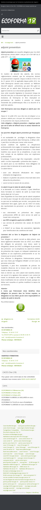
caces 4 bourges (29, 454)
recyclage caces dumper (23, 488)
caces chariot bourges (9, 428)
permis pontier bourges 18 (10, 482)
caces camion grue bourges (28, 456)
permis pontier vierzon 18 (27, 482)
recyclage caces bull (8, 488)
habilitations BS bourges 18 (29, 464)
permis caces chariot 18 (10, 443)
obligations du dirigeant (7, 320)
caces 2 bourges (18, 454)
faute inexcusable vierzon (10, 451)
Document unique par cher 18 (11, 432)
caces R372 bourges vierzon (11, 456)
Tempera (28, 492)
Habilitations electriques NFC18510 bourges (15, 436)
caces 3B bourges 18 (33, 447)
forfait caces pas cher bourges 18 (12, 475)
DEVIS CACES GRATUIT (28, 379)
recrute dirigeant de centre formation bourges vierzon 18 (19, 480)
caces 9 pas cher (7, 454)
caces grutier (23, 462)
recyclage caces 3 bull (9, 490)
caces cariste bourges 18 (10, 439)
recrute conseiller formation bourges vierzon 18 (16, 477)
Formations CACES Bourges (33, 320)
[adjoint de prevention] (20, 65)
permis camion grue (21, 460)
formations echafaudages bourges (12, 434)
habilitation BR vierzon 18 (26, 469)
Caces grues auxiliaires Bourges (26, 426)
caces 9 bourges (34, 451)
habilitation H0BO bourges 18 (11, 464)
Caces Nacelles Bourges (9, 426)
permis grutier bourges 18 (10, 462)
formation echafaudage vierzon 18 (12, 471)
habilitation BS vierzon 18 (10, 469)
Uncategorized (9, 42)
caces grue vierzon (8, 460)
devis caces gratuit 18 (30, 475)
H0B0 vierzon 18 (24, 467)
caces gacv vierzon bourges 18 (26, 458)
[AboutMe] (18, 421)
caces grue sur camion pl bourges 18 (28, 484)
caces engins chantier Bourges (25, 428)
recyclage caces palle (30, 486)
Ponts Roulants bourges (27, 430)
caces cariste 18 (7, 441)
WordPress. (35, 492)
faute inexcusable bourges (23, 449)
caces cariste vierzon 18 (25, 439)
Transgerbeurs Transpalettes (11, 430)
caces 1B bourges (21, 447)
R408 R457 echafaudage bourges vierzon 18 (15, 473)
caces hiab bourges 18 (9, 458)
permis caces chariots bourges (22, 441)
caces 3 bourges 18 (8, 447)
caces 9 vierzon (23, 451)
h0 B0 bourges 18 (34, 462)
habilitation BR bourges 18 (10, 467)
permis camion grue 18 (9, 484)
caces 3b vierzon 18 (8, 449)
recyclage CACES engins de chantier (13, 486)
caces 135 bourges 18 (9, 445)
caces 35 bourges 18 (23, 445)
